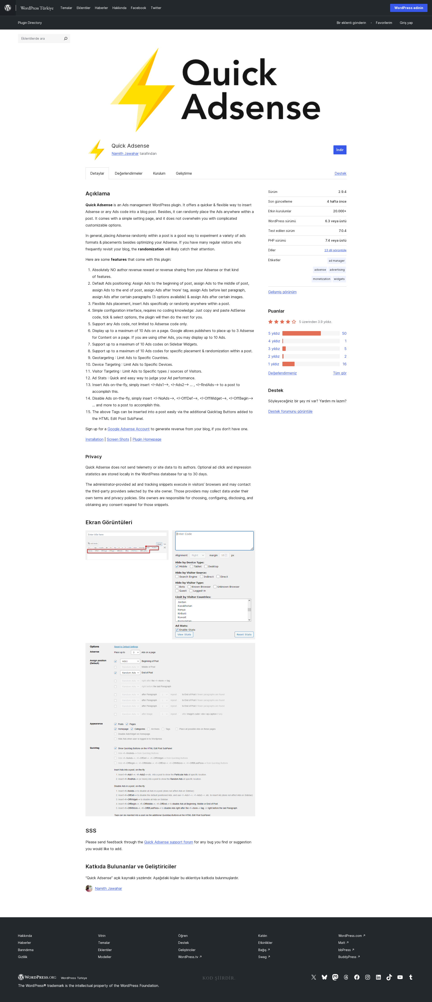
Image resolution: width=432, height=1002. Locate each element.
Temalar (104, 943)
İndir (340, 150)
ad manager (337, 260)
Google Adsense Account (129, 429)
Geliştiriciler (187, 950)
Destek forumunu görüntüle (290, 411)
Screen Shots (118, 439)
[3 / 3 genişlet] (249, 649)
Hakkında (25, 936)
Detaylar (97, 173)
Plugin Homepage (147, 439)
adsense (320, 269)
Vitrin (102, 936)
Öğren (183, 936)
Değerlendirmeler (128, 173)
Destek (340, 173)
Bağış (264, 950)
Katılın (262, 936)
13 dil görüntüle (335, 250)
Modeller (104, 957)
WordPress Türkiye (74, 978)
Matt (343, 943)
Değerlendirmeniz (282, 373)
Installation (95, 439)
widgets (339, 279)
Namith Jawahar (125, 153)
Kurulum (159, 173)
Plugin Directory (30, 23)
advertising (337, 269)
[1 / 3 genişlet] (162, 536)
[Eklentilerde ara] (65, 38)
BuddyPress (349, 957)
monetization (321, 279)
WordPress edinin (408, 8)
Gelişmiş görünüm (282, 292)
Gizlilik (22, 957)
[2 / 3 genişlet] (249, 536)
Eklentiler (105, 950)
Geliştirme (184, 173)
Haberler (24, 943)
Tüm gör (339, 373)
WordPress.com (352, 936)
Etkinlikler (265, 943)
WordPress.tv (190, 957)
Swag (264, 957)
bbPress (346, 950)
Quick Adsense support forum (168, 842)
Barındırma (26, 950)
